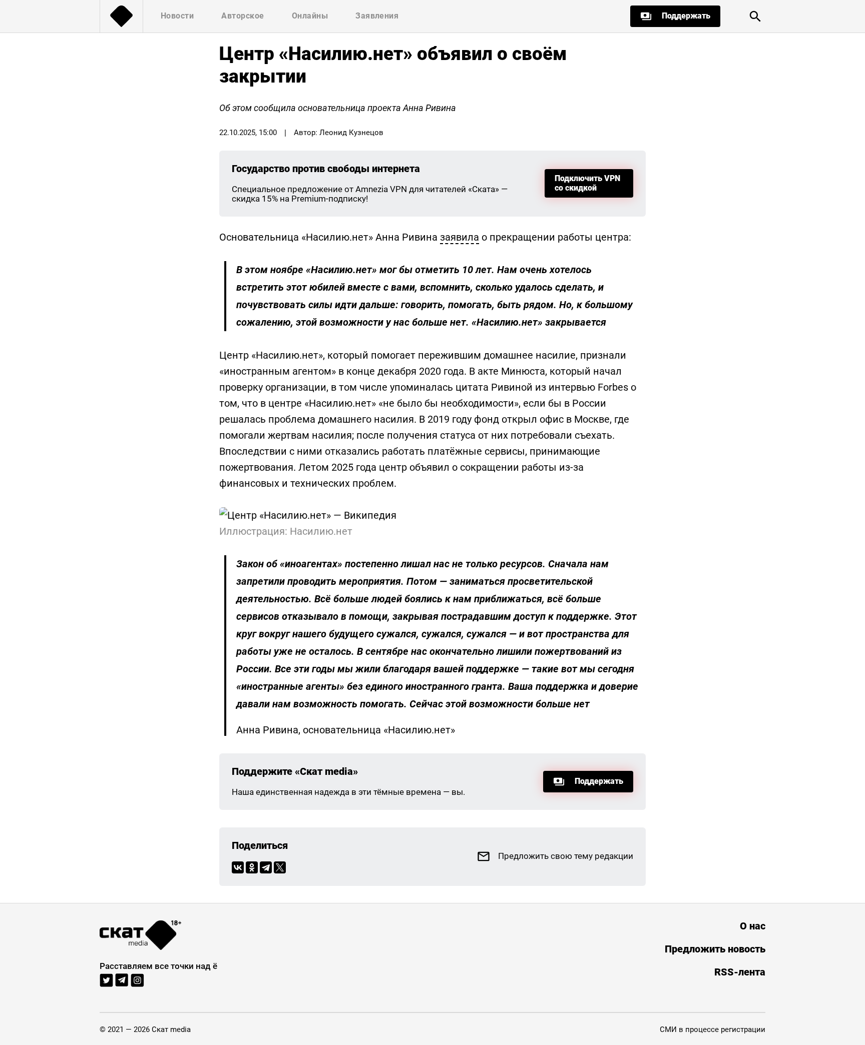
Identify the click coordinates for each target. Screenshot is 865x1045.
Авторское (242, 16)
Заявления (376, 16)
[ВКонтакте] (238, 867)
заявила (459, 237)
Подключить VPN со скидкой (587, 183)
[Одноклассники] (252, 867)
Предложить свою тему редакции (565, 856)
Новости (177, 16)
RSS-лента (739, 972)
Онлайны (310, 16)
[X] (280, 867)
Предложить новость (715, 949)
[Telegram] (266, 867)
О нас (752, 926)
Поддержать (686, 16)
